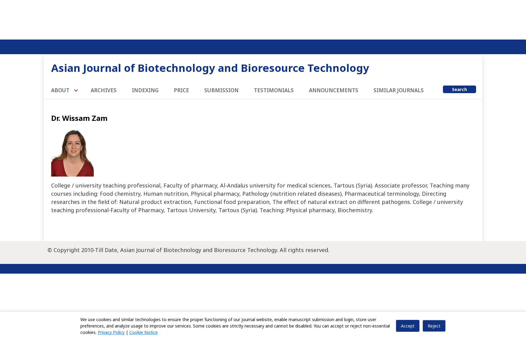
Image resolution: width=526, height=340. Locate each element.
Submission (221, 90)
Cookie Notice (143, 332)
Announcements (333, 90)
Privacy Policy (111, 332)
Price (181, 90)
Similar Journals (398, 90)
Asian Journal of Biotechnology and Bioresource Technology (210, 68)
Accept (408, 326)
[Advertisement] (263, 18)
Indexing (145, 90)
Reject (434, 326)
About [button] (61, 90)
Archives (104, 90)
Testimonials (274, 90)
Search (459, 89)
